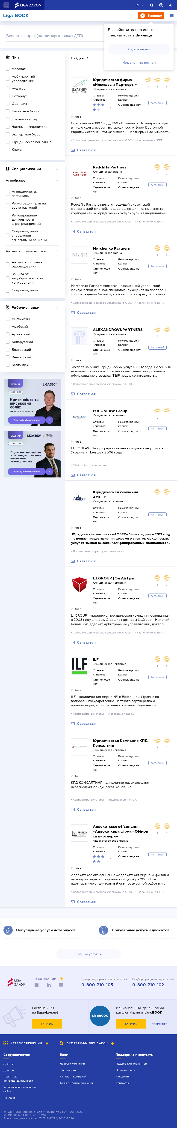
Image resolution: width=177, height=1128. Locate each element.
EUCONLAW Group (110, 411)
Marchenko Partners (111, 248)
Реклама (9, 1097)
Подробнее (159, 1024)
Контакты (122, 1083)
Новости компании (72, 1063)
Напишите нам (125, 1070)
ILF (96, 659)
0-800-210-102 (148, 985)
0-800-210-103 (97, 985)
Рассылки (122, 1076)
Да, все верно (139, 49)
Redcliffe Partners (109, 167)
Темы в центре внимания (77, 1083)
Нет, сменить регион (139, 62)
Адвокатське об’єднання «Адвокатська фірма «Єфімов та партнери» (120, 831)
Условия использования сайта (19, 1089)
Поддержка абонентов (131, 1063)
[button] (6, 5)
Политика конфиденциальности (18, 1078)
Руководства (68, 1070)
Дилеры (8, 1070)
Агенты (8, 1063)
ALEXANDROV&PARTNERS (118, 329)
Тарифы (47, 1024)
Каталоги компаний (73, 1076)
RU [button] (138, 5)
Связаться (86, 150)
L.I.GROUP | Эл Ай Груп (114, 578)
